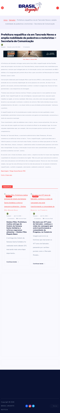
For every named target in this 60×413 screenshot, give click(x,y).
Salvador (12, 20)
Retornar (55, 406)
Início (6, 20)
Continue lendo (12, 262)
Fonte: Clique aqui (6, 175)
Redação (3, 47)
